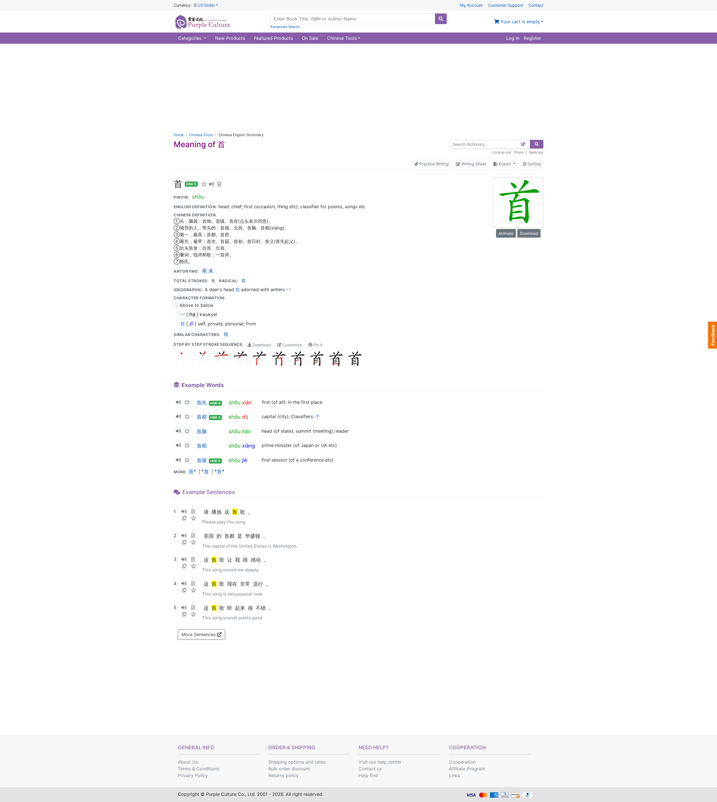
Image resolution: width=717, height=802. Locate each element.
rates (320, 762)
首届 (202, 460)
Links (454, 775)
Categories (190, 38)
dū (245, 417)
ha (192, 314)
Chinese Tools (201, 135)
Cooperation (462, 762)
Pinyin (519, 152)
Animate (506, 233)
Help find (368, 775)
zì (191, 323)
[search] (441, 18)
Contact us (370, 768)
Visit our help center (379, 762)
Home (178, 135)
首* (192, 471)
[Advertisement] (358, 86)
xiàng (248, 445)
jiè (244, 460)
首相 (202, 445)
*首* (219, 471)
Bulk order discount (289, 768)
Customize (291, 344)
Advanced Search (285, 27)
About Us (188, 762)
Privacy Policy (193, 775)
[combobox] (352, 18)
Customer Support (505, 5)
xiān (247, 402)
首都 (202, 417)
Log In (512, 38)
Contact (536, 5)
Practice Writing (433, 163)
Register (532, 38)
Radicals (536, 152)
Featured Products (273, 38)
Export (505, 163)
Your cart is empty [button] (519, 21)
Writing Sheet (473, 163)
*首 (205, 471)
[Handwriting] (523, 144)
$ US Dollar (204, 5)
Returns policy (283, 775)
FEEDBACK (712, 335)
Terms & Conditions (198, 768)
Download (261, 344)
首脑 (202, 431)
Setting (534, 163)
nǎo (246, 431)
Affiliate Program (467, 768)
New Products (230, 38)
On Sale (310, 38)
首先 (202, 402)
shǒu (198, 197)
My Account (471, 5)
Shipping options (286, 762)
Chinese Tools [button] (342, 38)
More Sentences (199, 634)
